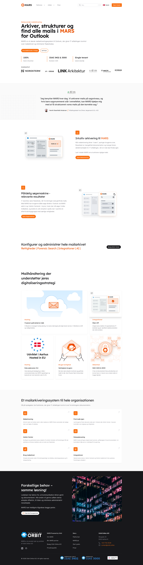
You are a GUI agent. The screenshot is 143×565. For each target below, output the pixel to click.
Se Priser (44, 50)
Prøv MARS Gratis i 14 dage (30, 50)
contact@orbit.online (107, 545)
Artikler (50, 5)
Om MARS (50, 537)
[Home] (26, 5)
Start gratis (76, 544)
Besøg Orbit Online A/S (54, 544)
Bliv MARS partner (52, 540)
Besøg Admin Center (113, 247)
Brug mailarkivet (29, 455)
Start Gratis (116, 5)
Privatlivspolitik (52, 548)
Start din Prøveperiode (31, 513)
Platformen (39, 5)
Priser (58, 5)
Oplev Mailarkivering (83, 157)
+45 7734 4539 (106, 543)
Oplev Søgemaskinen (29, 216)
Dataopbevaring (79, 437)
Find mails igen (79, 419)
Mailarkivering (28, 419)
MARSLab (76, 540)
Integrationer (78, 455)
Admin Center (28, 437)
